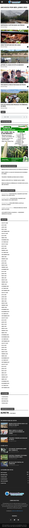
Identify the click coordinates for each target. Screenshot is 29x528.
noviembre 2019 (5, 311)
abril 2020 (4, 301)
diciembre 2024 (5, 239)
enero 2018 (4, 356)
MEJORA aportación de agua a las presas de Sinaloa (15, 169)
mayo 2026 (4, 229)
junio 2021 (4, 273)
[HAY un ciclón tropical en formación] (4, 463)
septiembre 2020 (5, 290)
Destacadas (3, 22)
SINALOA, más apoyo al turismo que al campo (13, 180)
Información (5, 401)
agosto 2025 (5, 233)
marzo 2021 (4, 280)
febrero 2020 (5, 305)
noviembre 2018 (5, 337)
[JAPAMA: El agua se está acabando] (14, 56)
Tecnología (5, 403)
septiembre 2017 (5, 362)
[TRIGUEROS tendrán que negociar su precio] (4, 439)
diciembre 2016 (5, 381)
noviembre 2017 (5, 358)
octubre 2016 (5, 385)
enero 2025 (4, 237)
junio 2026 (4, 227)
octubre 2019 (5, 313)
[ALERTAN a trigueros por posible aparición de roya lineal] (4, 457)
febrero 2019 (5, 330)
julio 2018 (4, 345)
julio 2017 (4, 366)
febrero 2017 (5, 377)
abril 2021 (4, 277)
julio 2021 (4, 271)
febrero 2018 (5, 353)
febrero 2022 (5, 267)
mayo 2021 (4, 275)
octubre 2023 (5, 252)
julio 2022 (4, 261)
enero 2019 (4, 332)
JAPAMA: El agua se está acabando (12, 65)
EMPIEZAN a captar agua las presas (12, 25)
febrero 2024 (5, 250)
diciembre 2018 (5, 334)
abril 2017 (4, 372)
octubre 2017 (5, 360)
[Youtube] (18, 520)
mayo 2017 (4, 370)
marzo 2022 (4, 265)
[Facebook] (10, 520)
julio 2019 (4, 320)
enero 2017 (4, 379)
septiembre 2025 (5, 231)
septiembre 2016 (5, 387)
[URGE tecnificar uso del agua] (14, 36)
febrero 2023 (5, 258)
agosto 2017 (5, 364)
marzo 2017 (4, 375)
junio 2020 (4, 296)
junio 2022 (4, 263)
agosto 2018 (5, 343)
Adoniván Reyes (4, 26)
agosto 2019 (5, 318)
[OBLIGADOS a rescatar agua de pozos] (14, 76)
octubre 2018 (5, 339)
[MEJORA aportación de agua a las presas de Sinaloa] (4, 425)
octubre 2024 (5, 242)
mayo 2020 (4, 299)
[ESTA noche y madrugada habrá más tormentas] (4, 450)
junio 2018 (4, 347)
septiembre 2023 (5, 254)
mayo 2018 (4, 349)
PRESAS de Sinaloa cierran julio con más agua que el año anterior (15, 183)
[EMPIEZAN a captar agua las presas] (14, 17)
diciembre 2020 (5, 286)
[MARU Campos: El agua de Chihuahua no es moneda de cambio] (4, 432)
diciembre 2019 (5, 309)
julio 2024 (4, 246)
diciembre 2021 (5, 269)
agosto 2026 (5, 223)
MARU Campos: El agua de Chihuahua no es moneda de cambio (14, 173)
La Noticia (3, 483)
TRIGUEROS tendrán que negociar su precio (13, 177)
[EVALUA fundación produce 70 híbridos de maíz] (14, 96)
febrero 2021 (5, 282)
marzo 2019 (4, 328)
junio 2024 (4, 248)
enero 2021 (4, 284)
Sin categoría (4, 481)
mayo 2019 (4, 324)
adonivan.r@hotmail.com (17, 510)
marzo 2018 (4, 351)
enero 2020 (4, 307)
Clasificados (5, 396)
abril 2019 (4, 326)
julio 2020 (4, 294)
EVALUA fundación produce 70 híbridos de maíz (14, 105)
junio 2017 (4, 368)
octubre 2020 (5, 288)
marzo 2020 (4, 303)
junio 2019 (4, 322)
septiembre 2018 (5, 341)
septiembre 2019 (5, 315)
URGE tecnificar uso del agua (11, 45)
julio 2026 (4, 225)
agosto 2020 (5, 292)
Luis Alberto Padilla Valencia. (9, 212)
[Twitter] (14, 520)
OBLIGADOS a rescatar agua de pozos (13, 85)
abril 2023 (4, 256)
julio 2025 (4, 235)
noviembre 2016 (5, 383)
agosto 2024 (5, 244)
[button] (27, 2)
